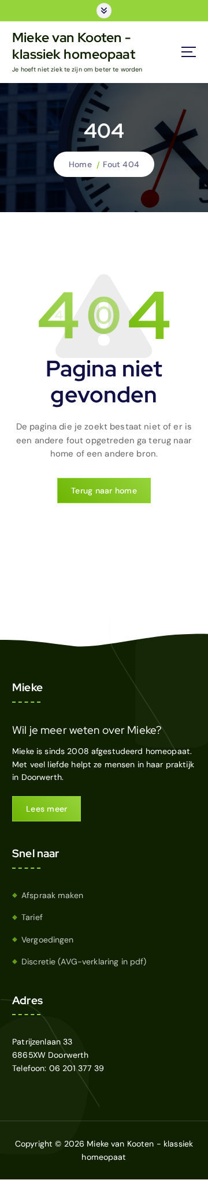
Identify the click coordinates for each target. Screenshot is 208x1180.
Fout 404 (121, 164)
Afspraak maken (52, 895)
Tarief (32, 917)
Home (80, 164)
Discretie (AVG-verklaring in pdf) (84, 961)
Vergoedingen (47, 939)
